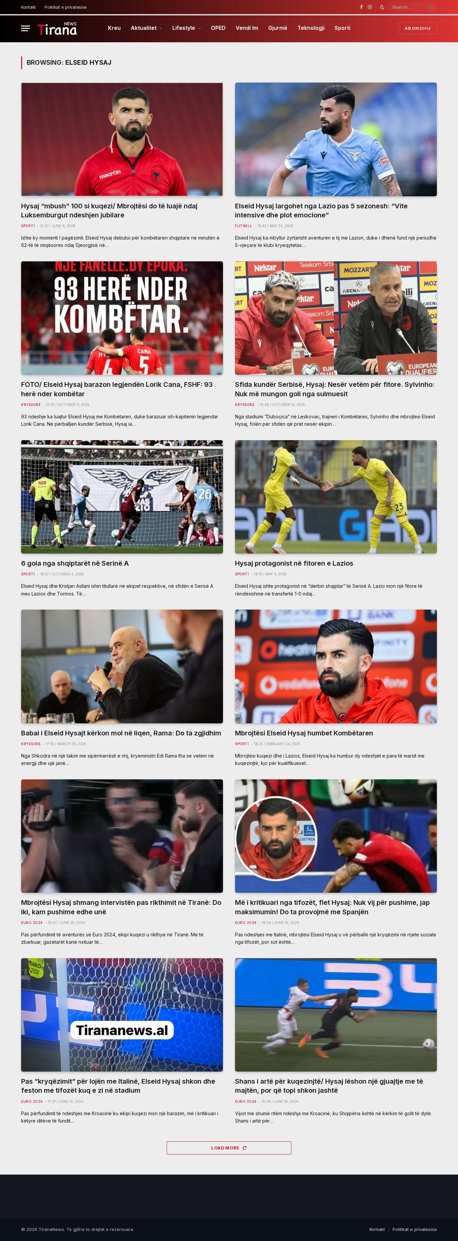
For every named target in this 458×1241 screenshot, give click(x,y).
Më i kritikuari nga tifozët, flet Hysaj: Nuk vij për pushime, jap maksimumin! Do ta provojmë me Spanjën (332, 907)
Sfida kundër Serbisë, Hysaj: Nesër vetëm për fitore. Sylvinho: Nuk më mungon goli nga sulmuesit (335, 389)
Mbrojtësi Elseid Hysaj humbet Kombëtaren (304, 733)
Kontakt (28, 7)
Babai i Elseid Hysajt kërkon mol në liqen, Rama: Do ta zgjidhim (121, 733)
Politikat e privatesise (66, 7)
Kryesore (31, 405)
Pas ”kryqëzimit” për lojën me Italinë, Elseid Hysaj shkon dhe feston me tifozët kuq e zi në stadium (118, 1085)
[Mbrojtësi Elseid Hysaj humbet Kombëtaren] (336, 666)
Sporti (342, 27)
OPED (218, 27)
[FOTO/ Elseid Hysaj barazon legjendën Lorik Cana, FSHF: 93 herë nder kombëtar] (122, 318)
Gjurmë (277, 27)
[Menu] (25, 28)
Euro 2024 (32, 923)
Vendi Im (247, 27)
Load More (225, 1147)
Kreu (114, 27)
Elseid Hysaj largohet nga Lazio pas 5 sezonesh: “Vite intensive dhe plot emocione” (321, 210)
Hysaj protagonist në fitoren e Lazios (294, 563)
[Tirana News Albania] (57, 28)
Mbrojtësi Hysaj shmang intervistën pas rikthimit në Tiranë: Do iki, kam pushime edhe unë (121, 907)
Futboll (243, 226)
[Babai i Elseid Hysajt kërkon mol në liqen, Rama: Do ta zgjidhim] (122, 666)
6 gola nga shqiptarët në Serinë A (75, 563)
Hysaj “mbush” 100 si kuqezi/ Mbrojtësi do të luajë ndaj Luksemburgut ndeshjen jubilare (109, 210)
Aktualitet (144, 27)
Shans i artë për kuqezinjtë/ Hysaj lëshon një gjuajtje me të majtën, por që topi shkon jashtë (329, 1085)
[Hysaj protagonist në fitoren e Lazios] (336, 497)
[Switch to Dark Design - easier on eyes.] (382, 7)
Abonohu (418, 28)
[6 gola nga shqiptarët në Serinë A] (122, 497)
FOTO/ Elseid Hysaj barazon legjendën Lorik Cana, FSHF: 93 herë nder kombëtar (117, 389)
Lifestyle (183, 27)
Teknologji (311, 27)
